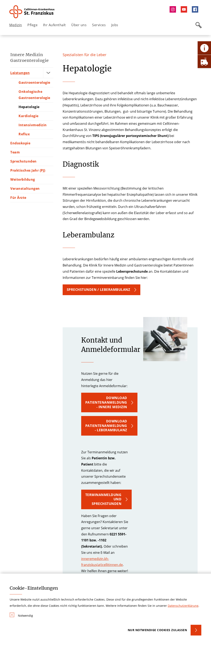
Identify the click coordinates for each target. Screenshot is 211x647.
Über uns (79, 25)
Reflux (24, 134)
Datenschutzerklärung (183, 606)
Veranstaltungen (25, 188)
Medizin (15, 25)
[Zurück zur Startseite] (32, 11)
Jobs (114, 25)
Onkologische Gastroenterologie (34, 94)
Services (99, 25)
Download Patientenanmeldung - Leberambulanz (106, 425)
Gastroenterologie (34, 82)
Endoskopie (20, 143)
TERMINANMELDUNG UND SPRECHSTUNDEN (103, 499)
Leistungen (20, 73)
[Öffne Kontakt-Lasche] (204, 48)
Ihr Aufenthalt (54, 25)
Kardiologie (29, 116)
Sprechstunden (23, 161)
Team (15, 152)
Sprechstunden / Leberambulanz (98, 289)
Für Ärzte (18, 197)
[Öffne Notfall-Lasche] (204, 61)
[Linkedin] (184, 9)
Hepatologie (29, 107)
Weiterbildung (22, 179)
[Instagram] (173, 9)
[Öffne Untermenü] (48, 73)
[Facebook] (196, 9)
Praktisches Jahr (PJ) (27, 170)
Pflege (32, 25)
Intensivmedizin (33, 125)
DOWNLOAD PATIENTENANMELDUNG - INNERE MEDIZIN (106, 402)
